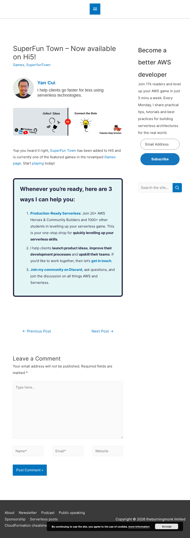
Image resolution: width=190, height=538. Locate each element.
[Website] (107, 452)
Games (18, 65)
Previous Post (36, 331)
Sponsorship (15, 519)
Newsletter (28, 512)
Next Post (103, 331)
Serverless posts (44, 519)
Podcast (47, 512)
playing (38, 163)
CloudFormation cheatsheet (27, 525)
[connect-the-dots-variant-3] (68, 121)
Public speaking (72, 512)
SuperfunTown (38, 65)
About (9, 512)
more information (139, 526)
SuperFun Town (63, 150)
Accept (166, 526)
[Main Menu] (95, 8)
